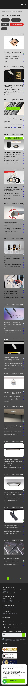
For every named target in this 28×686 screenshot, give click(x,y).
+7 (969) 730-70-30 (8, 605)
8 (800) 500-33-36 (7, 611)
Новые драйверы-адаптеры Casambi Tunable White (12, 292)
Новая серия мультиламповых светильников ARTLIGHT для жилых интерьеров (12, 154)
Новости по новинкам (17, 24)
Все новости (6, 20)
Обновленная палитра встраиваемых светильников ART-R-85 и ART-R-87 (13, 189)
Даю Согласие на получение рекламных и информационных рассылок (15, 640)
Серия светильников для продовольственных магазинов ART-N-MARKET (13, 461)
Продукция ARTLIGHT (8, 621)
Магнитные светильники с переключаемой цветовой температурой (11, 359)
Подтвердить (14, 680)
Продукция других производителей (12, 624)
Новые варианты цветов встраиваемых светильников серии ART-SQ (14, 258)
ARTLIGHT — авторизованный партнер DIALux (12, 53)
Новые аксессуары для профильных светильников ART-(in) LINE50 (13, 119)
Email (4, 634)
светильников (14, 127)
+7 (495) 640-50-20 (8, 588)
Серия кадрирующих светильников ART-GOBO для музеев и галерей (14, 86)
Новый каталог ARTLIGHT (11, 558)
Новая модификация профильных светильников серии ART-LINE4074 (14, 493)
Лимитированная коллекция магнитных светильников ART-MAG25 (12, 324)
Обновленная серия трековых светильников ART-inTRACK (12, 393)
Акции (4, 28)
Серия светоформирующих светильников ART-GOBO (11, 526)
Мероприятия (16, 20)
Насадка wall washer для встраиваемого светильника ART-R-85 (13, 426)
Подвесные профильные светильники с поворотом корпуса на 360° (13, 223)
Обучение (5, 24)
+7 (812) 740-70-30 (8, 597)
